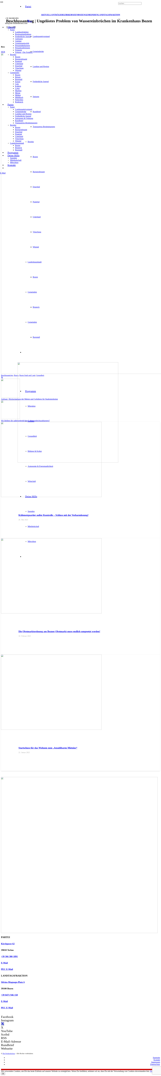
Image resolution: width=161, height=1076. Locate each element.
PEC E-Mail (7, 969)
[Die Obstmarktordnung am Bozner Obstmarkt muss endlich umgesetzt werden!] (51, 613)
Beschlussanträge (7, 375)
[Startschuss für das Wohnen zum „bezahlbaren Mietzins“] (51, 729)
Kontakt (157, 1060)
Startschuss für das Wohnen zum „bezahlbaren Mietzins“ (47, 748)
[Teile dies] (2, 377)
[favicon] (68, 462)
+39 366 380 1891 (9, 956)
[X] (28, 21)
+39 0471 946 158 (9, 995)
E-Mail (4, 963)
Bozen (16, 375)
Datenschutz (155, 1064)
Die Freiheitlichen (9, 1053)
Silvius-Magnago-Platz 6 (13, 982)
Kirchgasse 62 (8, 943)
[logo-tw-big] (79, 932)
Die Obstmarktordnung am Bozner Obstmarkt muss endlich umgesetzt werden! (59, 631)
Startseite (156, 1058)
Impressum (155, 1062)
